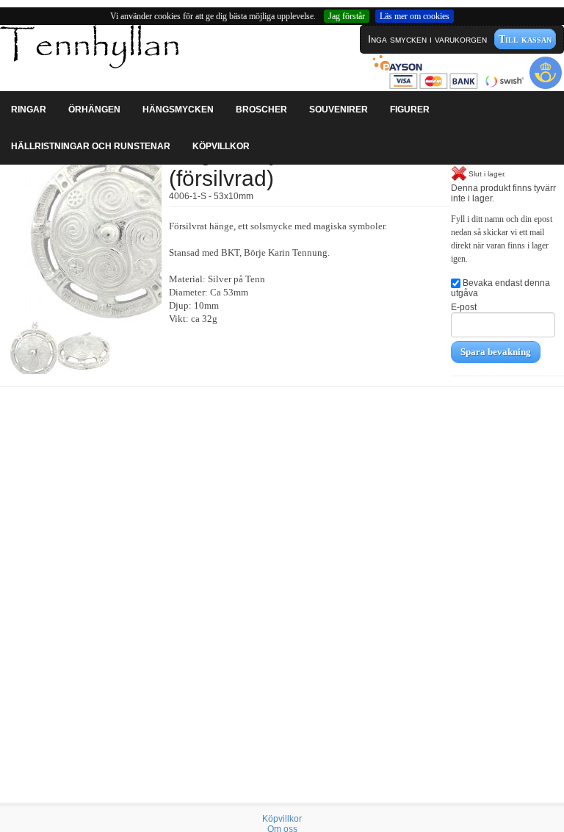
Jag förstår (346, 16)
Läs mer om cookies (414, 16)
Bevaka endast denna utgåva (500, 288)
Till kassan (525, 39)
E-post (464, 307)
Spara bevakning (495, 351)
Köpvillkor (282, 819)
